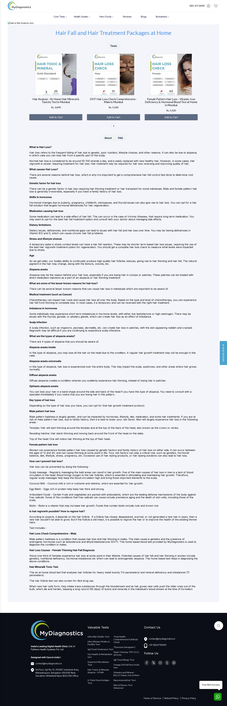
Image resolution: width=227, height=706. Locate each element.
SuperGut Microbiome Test (98, 663)
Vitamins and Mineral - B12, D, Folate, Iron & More (126, 673)
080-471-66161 (197, 5)
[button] (223, 353)
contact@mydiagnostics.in (49, 663)
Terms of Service (152, 698)
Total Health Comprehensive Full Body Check (126, 639)
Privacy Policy (189, 698)
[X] (153, 662)
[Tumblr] (167, 662)
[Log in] (208, 6)
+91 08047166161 (157, 645)
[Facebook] (146, 662)
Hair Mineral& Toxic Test (43, 566)
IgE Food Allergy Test (124, 659)
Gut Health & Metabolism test (100, 655)
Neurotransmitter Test (125, 680)
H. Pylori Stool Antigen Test (98, 681)
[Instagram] (160, 662)
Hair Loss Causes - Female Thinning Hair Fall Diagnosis (62, 550)
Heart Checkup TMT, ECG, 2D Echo (126, 653)
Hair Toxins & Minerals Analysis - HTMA (98, 671)
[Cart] (216, 6)
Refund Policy (171, 698)
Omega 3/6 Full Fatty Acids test (126, 666)
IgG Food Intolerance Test (100, 649)
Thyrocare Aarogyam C (125, 647)
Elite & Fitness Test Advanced (123, 686)
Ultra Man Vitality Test (98, 636)
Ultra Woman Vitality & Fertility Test (99, 643)
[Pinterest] (174, 662)
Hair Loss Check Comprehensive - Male (52, 533)
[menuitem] (60, 16)
